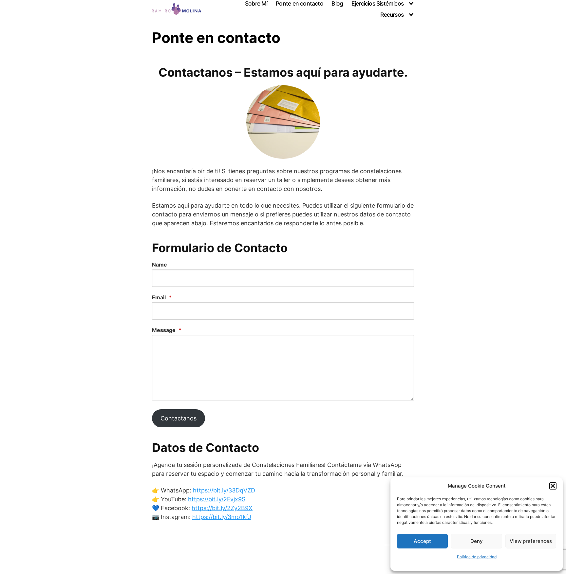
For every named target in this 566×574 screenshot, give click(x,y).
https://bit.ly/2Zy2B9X (222, 508)
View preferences (531, 541)
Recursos (392, 14)
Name (159, 264)
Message (166, 330)
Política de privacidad (477, 556)
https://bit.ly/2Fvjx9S (216, 499)
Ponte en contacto (299, 3)
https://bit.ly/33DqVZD (224, 490)
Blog (337, 3)
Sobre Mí (256, 3)
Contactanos (178, 418)
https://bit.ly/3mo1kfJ (221, 516)
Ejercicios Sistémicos (377, 3)
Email (162, 297)
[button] (553, 486)
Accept (422, 541)
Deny (476, 541)
